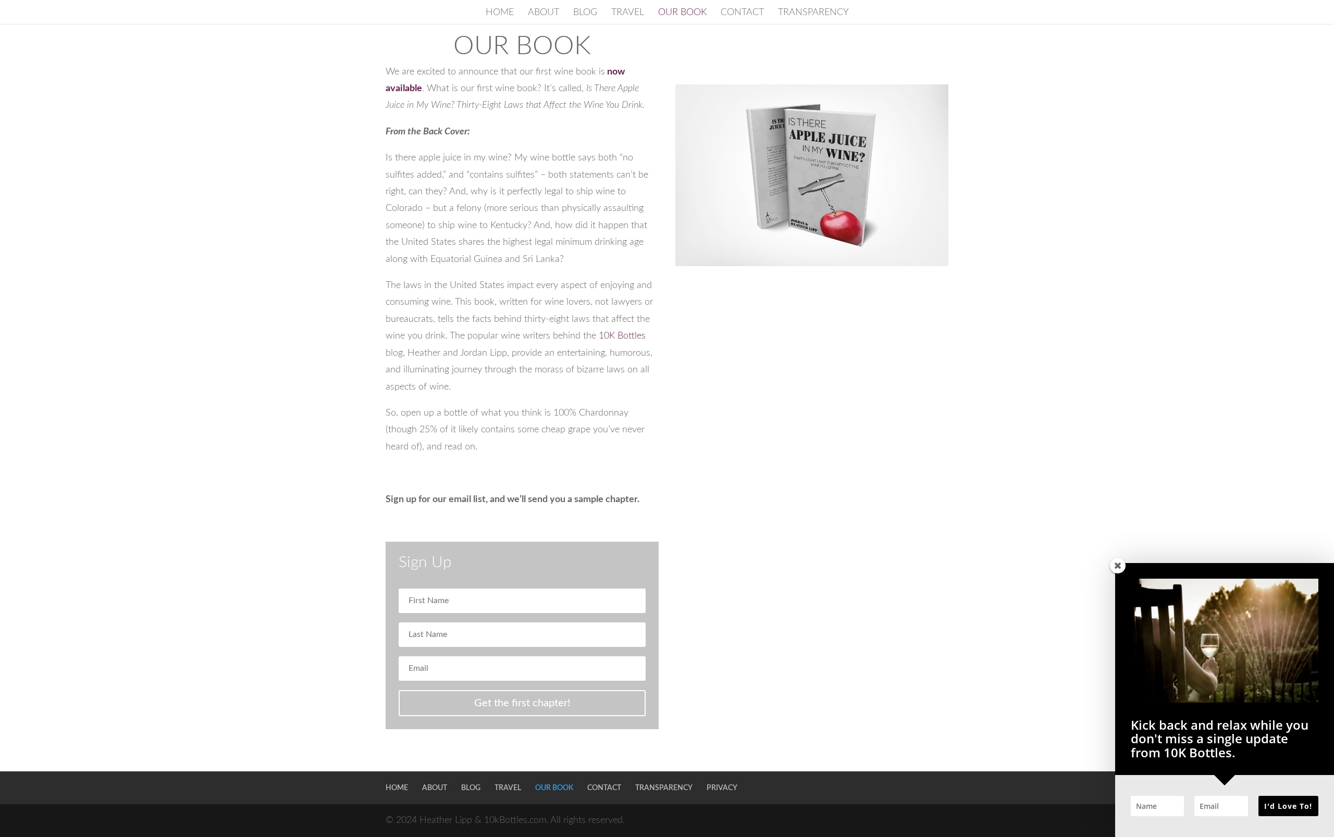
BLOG (585, 13)
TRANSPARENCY (813, 13)
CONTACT (742, 13)
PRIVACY (722, 788)
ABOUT (543, 13)
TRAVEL (627, 13)
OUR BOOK (682, 13)
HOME (500, 13)
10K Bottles (622, 336)
